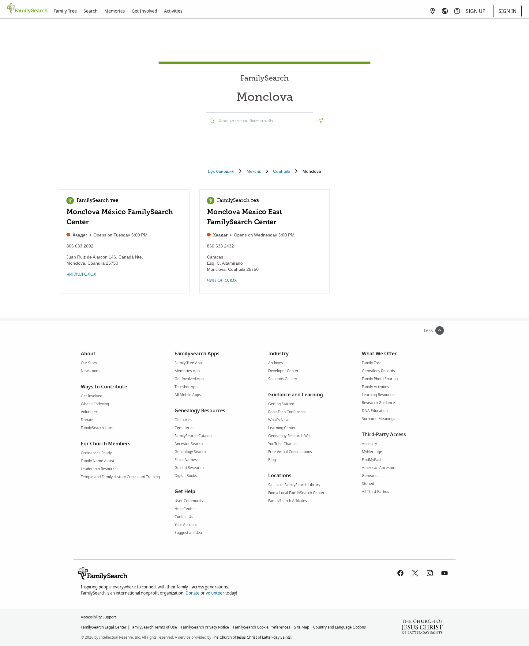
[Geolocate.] (320, 120)
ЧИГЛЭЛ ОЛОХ (81, 274)
